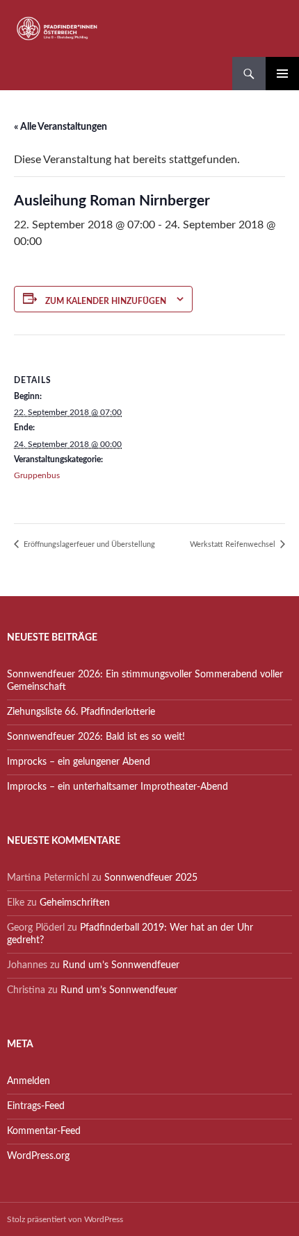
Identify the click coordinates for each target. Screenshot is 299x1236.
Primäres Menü (282, 73)
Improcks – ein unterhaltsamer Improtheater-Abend (117, 787)
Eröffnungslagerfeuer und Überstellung (88, 544)
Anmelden (28, 1081)
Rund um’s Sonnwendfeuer (121, 965)
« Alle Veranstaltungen (60, 127)
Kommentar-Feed (44, 1131)
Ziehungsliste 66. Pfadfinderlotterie (81, 712)
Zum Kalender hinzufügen (105, 301)
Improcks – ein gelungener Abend (78, 762)
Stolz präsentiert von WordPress (65, 1219)
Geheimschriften (75, 903)
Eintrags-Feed (36, 1106)
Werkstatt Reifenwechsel (233, 544)
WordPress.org (38, 1156)
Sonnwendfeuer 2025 (150, 878)
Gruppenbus (37, 475)
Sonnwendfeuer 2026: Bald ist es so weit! (96, 737)
